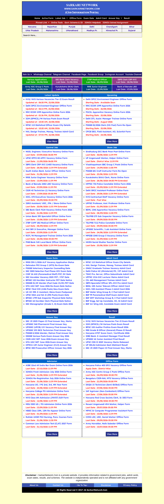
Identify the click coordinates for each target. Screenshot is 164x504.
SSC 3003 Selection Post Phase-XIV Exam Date (48, 271)
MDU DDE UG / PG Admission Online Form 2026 (49, 404)
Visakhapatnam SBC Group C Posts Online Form (109, 164)
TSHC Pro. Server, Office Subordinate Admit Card (110, 274)
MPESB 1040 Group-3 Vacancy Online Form (107, 235)
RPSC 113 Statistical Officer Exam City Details (48, 125)
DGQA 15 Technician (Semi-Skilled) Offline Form (109, 384)
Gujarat (131, 30)
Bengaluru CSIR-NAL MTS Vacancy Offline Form (109, 378)
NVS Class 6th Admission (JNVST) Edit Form (47, 397)
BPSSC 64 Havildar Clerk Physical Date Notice (48, 301)
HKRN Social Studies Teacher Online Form (106, 242)
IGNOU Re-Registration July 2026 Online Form (48, 378)
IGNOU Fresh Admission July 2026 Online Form (49, 371)
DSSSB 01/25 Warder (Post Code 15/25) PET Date (50, 283)
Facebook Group (95, 74)
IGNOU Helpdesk (93, 22)
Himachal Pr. (112, 30)
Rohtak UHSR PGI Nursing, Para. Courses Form (49, 417)
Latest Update (52, 95)
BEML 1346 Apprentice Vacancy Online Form (107, 209)
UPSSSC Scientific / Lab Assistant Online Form (108, 229)
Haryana (32, 27)
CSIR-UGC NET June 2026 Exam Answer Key (47, 339)
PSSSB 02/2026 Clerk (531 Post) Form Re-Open (108, 125)
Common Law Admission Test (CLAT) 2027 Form (49, 423)
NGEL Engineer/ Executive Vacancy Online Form (49, 151)
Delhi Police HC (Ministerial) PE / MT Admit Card (109, 271)
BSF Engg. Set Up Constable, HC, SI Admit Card (109, 301)
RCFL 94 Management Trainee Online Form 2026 (49, 235)
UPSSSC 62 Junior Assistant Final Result (105, 339)
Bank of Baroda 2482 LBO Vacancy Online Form (49, 184)
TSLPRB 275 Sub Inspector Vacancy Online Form (109, 216)
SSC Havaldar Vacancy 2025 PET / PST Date (47, 277)
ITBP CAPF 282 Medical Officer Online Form (47, 222)
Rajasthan (52, 27)
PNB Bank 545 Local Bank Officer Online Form (48, 242)
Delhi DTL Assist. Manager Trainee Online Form (109, 118)
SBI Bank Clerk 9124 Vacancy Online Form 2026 (49, 209)
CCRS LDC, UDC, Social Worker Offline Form (107, 417)
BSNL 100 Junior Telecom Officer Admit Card (108, 286)
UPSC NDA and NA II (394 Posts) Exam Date (47, 295)
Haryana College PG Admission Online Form (47, 391)
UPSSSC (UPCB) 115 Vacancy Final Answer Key (48, 327)
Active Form (47, 18)
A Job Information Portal (82, 12)
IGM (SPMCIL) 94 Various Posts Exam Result (47, 118)
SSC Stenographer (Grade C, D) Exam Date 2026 (49, 304)
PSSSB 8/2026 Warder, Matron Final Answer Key (49, 333)
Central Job (52, 147)
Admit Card (101, 18)
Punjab (72, 27)
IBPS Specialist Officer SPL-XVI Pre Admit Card (109, 283)
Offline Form (76, 18)
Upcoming (112, 95)
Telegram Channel (61, 74)
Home (37, 18)
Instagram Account (114, 74)
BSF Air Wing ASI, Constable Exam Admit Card (109, 304)
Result (127, 18)
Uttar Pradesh (32, 30)
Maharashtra (52, 30)
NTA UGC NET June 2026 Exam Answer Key (47, 342)
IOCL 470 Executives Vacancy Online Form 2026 (49, 197)
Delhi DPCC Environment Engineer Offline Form (49, 105)
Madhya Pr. (92, 30)
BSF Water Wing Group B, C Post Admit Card (108, 292)
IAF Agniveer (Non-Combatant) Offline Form (108, 391)
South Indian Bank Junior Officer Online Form (48, 171)
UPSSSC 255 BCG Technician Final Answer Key (48, 330)
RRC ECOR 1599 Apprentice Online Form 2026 (48, 112)
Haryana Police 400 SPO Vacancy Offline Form (109, 365)
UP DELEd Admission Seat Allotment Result (107, 345)
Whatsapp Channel (42, 74)
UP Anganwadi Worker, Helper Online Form (107, 158)
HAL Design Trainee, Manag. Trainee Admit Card (50, 131)
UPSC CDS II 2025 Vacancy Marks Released (107, 342)
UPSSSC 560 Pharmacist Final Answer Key (46, 324)
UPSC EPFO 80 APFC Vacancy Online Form (46, 158)
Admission (52, 361)
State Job (112, 147)
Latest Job (60, 18)
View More (52, 141)
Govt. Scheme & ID (74, 22)
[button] (61, 18)
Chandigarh (112, 27)
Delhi (92, 27)
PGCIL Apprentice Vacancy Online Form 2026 (108, 112)
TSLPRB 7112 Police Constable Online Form (107, 222)
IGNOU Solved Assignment (115, 22)
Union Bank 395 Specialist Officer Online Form (48, 216)
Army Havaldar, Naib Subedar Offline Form (107, 423)
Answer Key (114, 18)
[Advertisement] (82, 55)
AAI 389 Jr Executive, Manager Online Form (47, 229)
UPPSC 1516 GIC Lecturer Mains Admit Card (107, 277)
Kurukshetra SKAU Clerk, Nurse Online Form (107, 177)
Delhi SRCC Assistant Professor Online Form (107, 190)
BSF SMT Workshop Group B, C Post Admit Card (109, 298)
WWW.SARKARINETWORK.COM (82, 8)
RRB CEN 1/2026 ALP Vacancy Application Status (50, 262)
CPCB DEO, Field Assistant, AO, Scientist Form (108, 131)
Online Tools (57, 22)
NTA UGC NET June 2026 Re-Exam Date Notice (49, 286)
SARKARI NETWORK (82, 5)
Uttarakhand (72, 30)
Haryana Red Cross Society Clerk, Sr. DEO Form (109, 397)
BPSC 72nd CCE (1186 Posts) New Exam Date (47, 289)
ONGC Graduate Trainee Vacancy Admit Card (108, 268)
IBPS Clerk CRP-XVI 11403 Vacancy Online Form (49, 164)
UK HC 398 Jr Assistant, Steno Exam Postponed (49, 292)
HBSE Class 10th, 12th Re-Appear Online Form (48, 410)
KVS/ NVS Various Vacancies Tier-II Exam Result (50, 99)
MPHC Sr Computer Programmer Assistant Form (109, 410)
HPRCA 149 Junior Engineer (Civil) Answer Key (48, 345)
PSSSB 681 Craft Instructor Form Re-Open (106, 171)
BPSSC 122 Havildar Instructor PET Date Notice (49, 280)
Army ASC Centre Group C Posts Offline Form (108, 371)
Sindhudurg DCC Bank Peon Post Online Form (108, 151)
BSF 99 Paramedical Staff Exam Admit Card (107, 295)
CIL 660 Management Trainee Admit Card (106, 280)
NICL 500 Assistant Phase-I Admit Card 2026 (108, 289)
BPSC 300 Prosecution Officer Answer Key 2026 (49, 348)
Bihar (131, 27)
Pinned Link (41, 22)
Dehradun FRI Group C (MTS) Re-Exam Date (47, 265)
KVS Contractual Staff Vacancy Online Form (107, 197)
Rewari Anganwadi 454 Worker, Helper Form (108, 404)
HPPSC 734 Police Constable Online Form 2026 (108, 184)
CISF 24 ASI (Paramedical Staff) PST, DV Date (48, 274)
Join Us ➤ (27, 74)
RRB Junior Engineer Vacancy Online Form (47, 177)
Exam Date (89, 18)
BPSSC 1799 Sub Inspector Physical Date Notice (49, 298)
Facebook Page (79, 74)
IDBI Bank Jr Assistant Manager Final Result (108, 336)
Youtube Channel (133, 74)
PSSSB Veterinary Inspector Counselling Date (48, 268)
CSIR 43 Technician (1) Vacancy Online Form (47, 190)
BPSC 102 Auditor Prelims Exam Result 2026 (107, 327)
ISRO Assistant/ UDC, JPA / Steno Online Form (49, 203)
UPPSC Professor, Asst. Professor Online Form (108, 203)
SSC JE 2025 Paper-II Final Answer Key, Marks (49, 321)
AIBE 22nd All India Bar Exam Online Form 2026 (49, 365)
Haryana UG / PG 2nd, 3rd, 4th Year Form (46, 384)
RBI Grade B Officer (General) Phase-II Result (108, 330)
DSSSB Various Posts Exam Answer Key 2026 (47, 336)
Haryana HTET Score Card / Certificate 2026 (107, 333)
